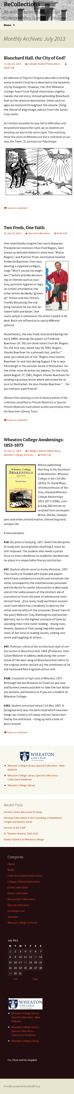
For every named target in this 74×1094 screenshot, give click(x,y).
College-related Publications (44, 63)
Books (11, 870)
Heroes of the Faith (15, 827)
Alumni (11, 864)
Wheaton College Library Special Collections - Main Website (25, 1017)
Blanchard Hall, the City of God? (35, 58)
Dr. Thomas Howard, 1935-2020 (21, 833)
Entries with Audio (18, 887)
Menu (7, 25)
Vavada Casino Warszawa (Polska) (23, 812)
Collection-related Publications (25, 875)
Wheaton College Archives (19, 454)
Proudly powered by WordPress (22, 1086)
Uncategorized (16, 911)
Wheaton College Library (21, 785)
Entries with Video (18, 893)
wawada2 (13, 916)
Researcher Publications (21, 899)
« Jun (15, 978)
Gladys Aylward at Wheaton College (24, 839)
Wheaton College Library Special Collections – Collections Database (25, 1031)
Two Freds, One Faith (24, 227)
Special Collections (39, 233)
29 (10, 973)
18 (25, 962)
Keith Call (62, 233)
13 (35, 957)
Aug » (36, 978)
